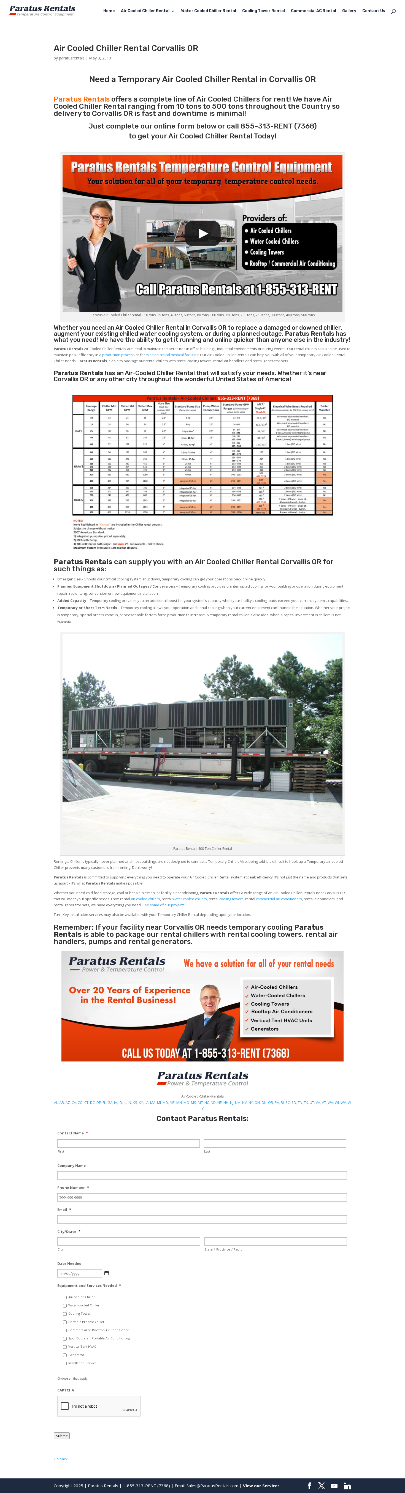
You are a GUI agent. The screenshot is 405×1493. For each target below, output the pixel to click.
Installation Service (82, 1363)
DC (92, 1102)
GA (109, 1102)
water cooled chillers (189, 898)
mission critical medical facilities (172, 354)
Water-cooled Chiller (83, 1305)
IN (129, 1102)
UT (312, 1102)
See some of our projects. (163, 904)
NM (238, 1102)
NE (219, 1102)
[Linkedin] (347, 1486)
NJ (231, 1102)
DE (98, 1102)
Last (207, 1151)
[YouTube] (334, 1486)
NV (244, 1102)
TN (300, 1102)
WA (330, 1102)
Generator (76, 1355)
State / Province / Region (225, 1249)
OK (263, 1102)
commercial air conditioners (279, 898)
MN (179, 1102)
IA (115, 1102)
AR (62, 1102)
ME (172, 1102)
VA (318, 1102)
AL (56, 1102)
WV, (344, 1102)
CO (80, 1102)
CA (74, 1102)
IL (125, 1102)
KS (135, 1102)
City (61, 1249)
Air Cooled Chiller (139, 327)
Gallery (349, 11)
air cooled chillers (145, 898)
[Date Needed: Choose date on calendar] (106, 1273)
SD (293, 1102)
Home (109, 11)
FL (104, 1102)
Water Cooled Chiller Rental (208, 11)
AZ (68, 1102)
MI (159, 1102)
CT (86, 1102)
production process (118, 354)
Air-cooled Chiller (81, 1297)
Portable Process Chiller (86, 1322)
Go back (61, 1458)
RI (282, 1102)
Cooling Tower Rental (263, 11)
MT (200, 1102)
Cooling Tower (79, 1313)
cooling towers (231, 898)
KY (141, 1102)
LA (146, 1102)
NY (251, 1102)
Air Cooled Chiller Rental (145, 11)
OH (257, 1102)
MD (165, 1102)
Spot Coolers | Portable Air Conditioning (99, 1338)
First (61, 1151)
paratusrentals (72, 58)
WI (337, 1102)
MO (186, 1102)
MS (193, 1102)
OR (270, 1102)
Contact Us (373, 11)
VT (324, 1102)
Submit (62, 1435)
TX (306, 1102)
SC (287, 1102)
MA (152, 1102)
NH (225, 1102)
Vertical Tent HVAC (82, 1346)
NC (206, 1102)
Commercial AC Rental (313, 11)
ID (120, 1102)
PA (277, 1102)
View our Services (261, 1485)
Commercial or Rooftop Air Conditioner (98, 1330)
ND (213, 1102)
